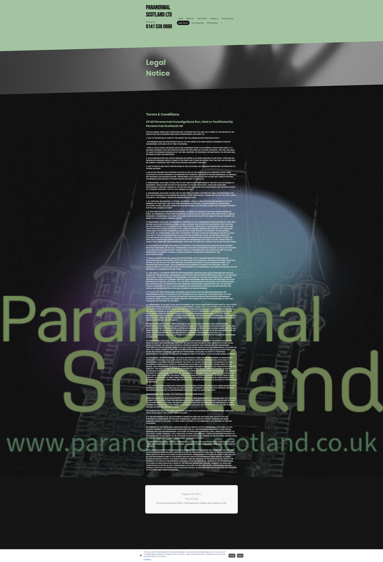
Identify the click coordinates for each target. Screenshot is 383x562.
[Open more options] (222, 23)
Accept (231, 556)
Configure (147, 559)
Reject (240, 556)
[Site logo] (160, 39)
